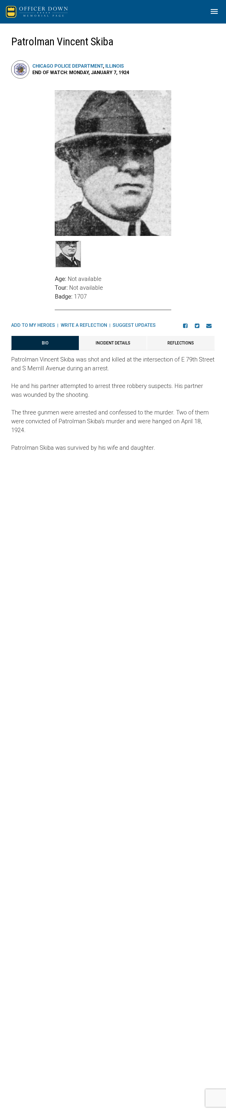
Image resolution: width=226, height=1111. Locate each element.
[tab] (45, 343)
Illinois (114, 66)
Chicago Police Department (67, 66)
